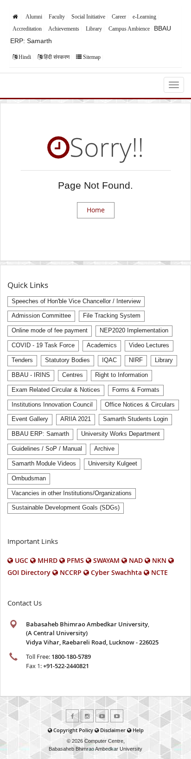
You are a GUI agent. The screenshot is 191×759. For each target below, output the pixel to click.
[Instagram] (87, 715)
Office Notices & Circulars (140, 405)
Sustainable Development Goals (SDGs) (66, 507)
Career (119, 16)
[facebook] (72, 715)
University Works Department (120, 434)
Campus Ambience (129, 29)
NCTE (159, 572)
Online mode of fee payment (50, 330)
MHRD (47, 560)
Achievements (63, 29)
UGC (21, 560)
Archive (104, 449)
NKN (159, 560)
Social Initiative (88, 16)
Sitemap (92, 57)
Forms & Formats (135, 390)
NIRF (136, 360)
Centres (72, 375)
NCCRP (71, 572)
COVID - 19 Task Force (43, 345)
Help (138, 730)
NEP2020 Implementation (134, 330)
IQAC (109, 360)
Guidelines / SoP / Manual (47, 449)
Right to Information (121, 375)
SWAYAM (106, 560)
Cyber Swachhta (116, 572)
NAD (136, 560)
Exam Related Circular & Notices (56, 390)
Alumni (33, 16)
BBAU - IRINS (31, 375)
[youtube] (102, 715)
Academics (102, 345)
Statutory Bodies (67, 360)
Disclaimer (113, 730)
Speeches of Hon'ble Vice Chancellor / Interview (76, 301)
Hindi (25, 57)
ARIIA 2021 (75, 419)
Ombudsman (29, 478)
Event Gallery (30, 419)
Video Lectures (149, 345)
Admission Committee (41, 316)
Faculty (57, 16)
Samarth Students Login (135, 419)
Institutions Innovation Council (52, 405)
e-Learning (144, 16)
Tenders (22, 360)
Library (94, 29)
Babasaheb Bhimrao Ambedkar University (95, 749)
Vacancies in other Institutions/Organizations (72, 493)
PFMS (75, 560)
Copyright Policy (73, 730)
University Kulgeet (112, 463)
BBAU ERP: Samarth (40, 434)
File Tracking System (111, 316)
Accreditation (27, 29)
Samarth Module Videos (44, 463)
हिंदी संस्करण (57, 57)
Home (96, 209)
